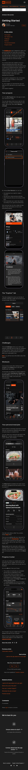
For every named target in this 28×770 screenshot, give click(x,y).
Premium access (6, 693)
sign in (6, 707)
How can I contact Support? (9, 688)
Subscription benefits (7, 651)
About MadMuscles (14, 6)
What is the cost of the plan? (9, 685)
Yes (12, 666)
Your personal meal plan (9, 42)
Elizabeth (8, 24)
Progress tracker (8, 44)
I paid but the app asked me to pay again (16, 656)
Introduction (22, 6)
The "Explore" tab (8, 36)
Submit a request (20, 672)
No (16, 666)
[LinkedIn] (16, 642)
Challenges (6, 38)
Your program (7, 34)
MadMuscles (5, 6)
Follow (23, 25)
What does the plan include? (9, 691)
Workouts (6, 40)
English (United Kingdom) (18, 763)
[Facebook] (12, 642)
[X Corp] (14, 642)
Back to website (6, 763)
